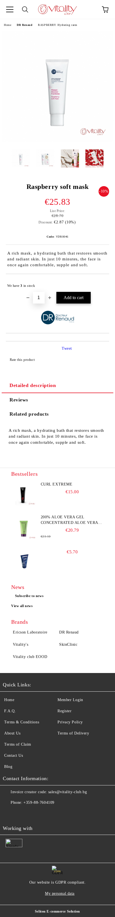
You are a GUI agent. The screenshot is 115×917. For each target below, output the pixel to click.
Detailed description (32, 385)
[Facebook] (10, 813)
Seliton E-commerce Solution (57, 911)
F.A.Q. (10, 711)
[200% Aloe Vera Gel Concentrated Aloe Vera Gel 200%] (23, 526)
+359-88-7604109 (38, 802)
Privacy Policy (70, 722)
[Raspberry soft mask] (57, 141)
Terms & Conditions (21, 722)
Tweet (67, 348)
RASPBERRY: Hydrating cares (57, 24)
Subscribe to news (29, 596)
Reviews (18, 400)
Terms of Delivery (73, 733)
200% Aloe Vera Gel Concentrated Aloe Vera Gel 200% (69, 520)
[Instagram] (22, 813)
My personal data (60, 893)
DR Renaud (24, 24)
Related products (29, 414)
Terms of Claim (17, 744)
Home (7, 24)
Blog (8, 767)
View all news (22, 606)
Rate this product (22, 360)
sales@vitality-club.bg (67, 792)
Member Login (70, 700)
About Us (12, 733)
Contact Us (13, 755)
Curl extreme (57, 484)
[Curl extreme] (23, 494)
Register (64, 711)
